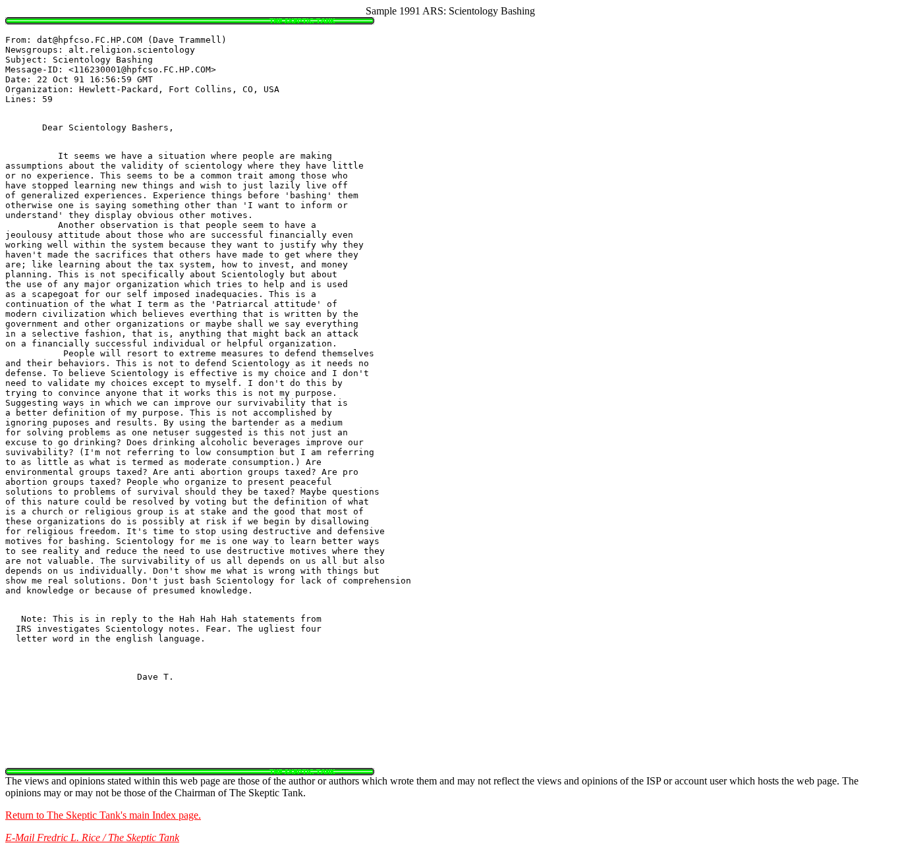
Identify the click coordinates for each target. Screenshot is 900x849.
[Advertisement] (450, 738)
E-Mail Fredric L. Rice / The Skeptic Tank (92, 837)
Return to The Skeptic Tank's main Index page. (103, 815)
